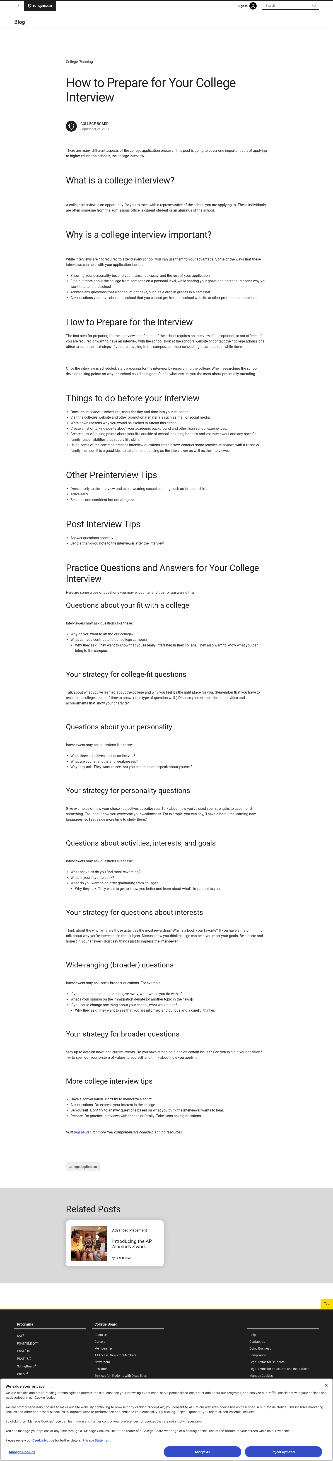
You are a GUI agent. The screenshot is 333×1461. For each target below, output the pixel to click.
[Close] (326, 1385)
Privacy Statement (96, 1440)
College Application (83, 1168)
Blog (19, 22)
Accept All (202, 1452)
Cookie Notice (43, 1440)
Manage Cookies (22, 1452)
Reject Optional (283, 1452)
